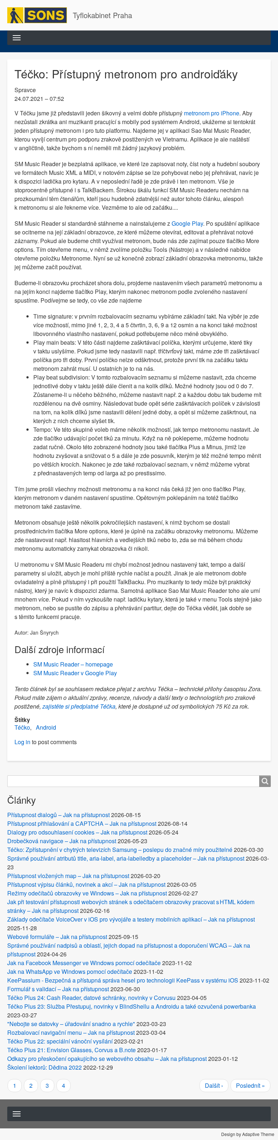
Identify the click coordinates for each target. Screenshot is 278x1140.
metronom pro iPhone (211, 113)
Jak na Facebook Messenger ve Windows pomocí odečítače (84, 963)
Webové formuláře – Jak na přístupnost (57, 936)
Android (46, 727)
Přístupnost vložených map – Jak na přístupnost (68, 876)
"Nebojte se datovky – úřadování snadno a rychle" (71, 1024)
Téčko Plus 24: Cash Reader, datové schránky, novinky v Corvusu (91, 997)
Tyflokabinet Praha (102, 15)
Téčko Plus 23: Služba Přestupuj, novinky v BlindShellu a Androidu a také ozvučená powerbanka (131, 1006)
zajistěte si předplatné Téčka (78, 706)
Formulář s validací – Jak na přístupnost (58, 989)
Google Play (187, 223)
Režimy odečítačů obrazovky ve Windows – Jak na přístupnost (87, 893)
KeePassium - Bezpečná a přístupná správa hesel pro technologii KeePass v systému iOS (122, 980)
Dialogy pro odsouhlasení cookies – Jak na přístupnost (77, 832)
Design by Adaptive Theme (247, 1134)
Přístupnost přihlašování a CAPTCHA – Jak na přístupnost (81, 823)
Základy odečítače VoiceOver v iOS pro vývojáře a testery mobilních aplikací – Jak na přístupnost (131, 919)
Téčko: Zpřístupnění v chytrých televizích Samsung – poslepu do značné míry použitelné (119, 849)
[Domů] (40, 15)
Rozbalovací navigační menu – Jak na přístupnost (71, 1032)
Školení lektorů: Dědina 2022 (44, 1067)
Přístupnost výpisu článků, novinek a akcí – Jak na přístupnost (86, 884)
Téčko (22, 727)
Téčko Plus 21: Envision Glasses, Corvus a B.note (71, 1050)
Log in (22, 742)
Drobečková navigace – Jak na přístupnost (61, 841)
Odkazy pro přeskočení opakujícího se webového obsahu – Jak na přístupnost (107, 1058)
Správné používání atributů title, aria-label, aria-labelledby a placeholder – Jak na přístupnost (125, 858)
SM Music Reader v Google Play (75, 673)
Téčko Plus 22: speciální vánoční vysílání (60, 1041)
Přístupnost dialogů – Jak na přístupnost (58, 815)
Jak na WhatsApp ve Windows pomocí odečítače (69, 971)
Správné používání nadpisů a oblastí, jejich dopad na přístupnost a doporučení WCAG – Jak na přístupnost (128, 949)
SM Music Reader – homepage (73, 664)
